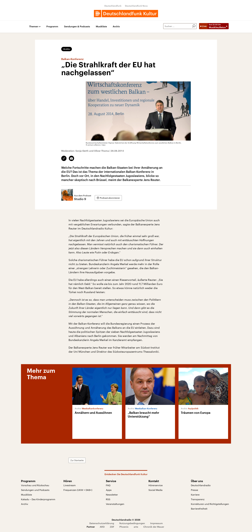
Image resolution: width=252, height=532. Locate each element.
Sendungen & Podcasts (77, 26)
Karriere (195, 494)
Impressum (156, 523)
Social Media (155, 490)
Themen (33, 26)
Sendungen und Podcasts (35, 490)
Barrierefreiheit (199, 508)
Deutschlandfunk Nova (136, 6)
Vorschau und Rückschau (35, 485)
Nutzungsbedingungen (132, 523)
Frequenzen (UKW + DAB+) (77, 490)
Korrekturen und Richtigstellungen (210, 504)
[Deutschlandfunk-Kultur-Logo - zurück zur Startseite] (126, 13)
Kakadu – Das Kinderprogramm (38, 499)
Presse (194, 490)
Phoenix (123, 526)
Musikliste (101, 26)
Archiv (116, 26)
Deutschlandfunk (112, 6)
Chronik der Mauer (153, 526)
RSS (108, 499)
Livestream (69, 485)
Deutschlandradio (201, 485)
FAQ (108, 485)
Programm (52, 26)
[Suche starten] (193, 26)
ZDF (112, 526)
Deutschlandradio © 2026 (126, 519)
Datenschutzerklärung (101, 523)
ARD (102, 526)
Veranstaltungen (115, 504)
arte (136, 526)
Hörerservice (155, 485)
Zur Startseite (77, 460)
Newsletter (112, 494)
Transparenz (197, 499)
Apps (109, 490)
